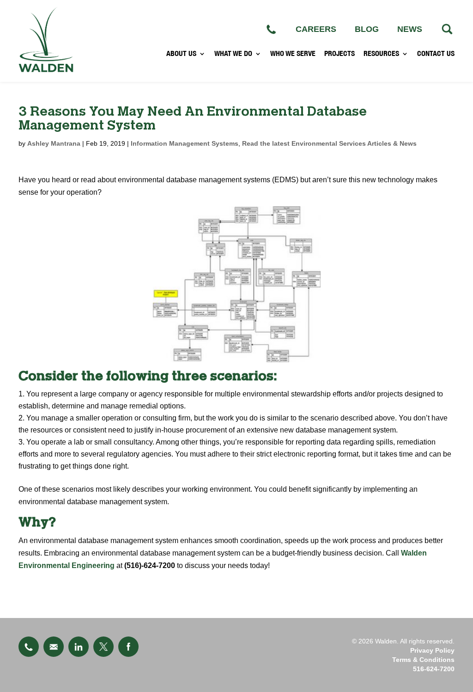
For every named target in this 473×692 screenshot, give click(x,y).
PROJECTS (339, 53)
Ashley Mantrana (53, 143)
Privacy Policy (432, 650)
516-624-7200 (434, 669)
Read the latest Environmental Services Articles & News (329, 143)
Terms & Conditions (423, 659)
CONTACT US (436, 53)
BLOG (367, 29)
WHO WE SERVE (292, 53)
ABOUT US (181, 53)
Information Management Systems (184, 143)
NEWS (409, 29)
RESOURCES (381, 53)
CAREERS (316, 29)
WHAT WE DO (233, 53)
